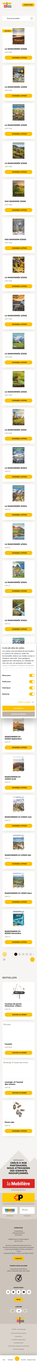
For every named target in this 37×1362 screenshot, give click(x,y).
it (24, 1311)
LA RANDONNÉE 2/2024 (16, 620)
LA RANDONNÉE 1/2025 (15, 430)
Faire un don (28, 5)
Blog (18, 1299)
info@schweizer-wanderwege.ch (18, 1239)
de (13, 1311)
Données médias (18, 1349)
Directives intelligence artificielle (18, 1346)
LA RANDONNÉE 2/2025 (16, 392)
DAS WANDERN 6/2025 (15, 239)
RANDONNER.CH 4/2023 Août (13, 778)
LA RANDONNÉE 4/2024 (16, 544)
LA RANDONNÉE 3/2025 (16, 354)
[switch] (32, 681)
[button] (17, 1358)
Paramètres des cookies (18, 1333)
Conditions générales (18, 1339)
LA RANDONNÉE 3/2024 (16, 582)
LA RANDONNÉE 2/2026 (16, 125)
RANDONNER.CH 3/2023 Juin (18, 817)
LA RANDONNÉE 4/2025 (16, 316)
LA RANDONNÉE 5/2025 (16, 278)
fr (19, 1311)
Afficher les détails (24, 702)
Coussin (8, 1044)
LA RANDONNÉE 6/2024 (16, 468)
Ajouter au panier (19, 1014)
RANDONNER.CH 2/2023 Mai (18, 855)
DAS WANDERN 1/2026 (15, 201)
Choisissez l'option (19, 57)
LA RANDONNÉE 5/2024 (16, 506)
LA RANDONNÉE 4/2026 (16, 87)
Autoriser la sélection (18, 714)
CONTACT (18, 1258)
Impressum (18, 1336)
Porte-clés (9, 1122)
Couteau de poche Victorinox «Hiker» (13, 1005)
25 (4, 959)
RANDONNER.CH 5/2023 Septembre (13, 738)
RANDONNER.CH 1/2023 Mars (18, 893)
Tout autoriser (18, 708)
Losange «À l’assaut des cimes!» (14, 1083)
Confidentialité (18, 1343)
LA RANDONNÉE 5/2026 (16, 49)
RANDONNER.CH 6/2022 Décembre (13, 932)
